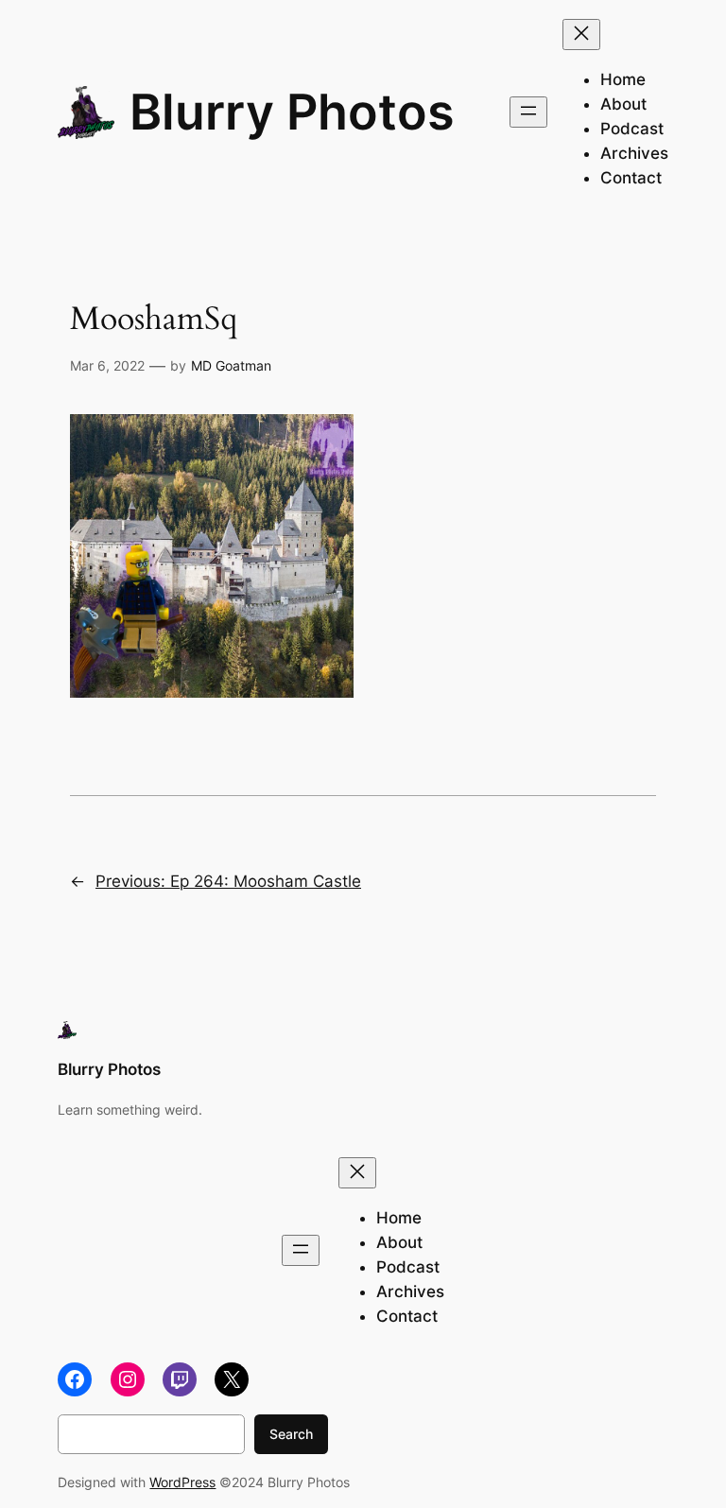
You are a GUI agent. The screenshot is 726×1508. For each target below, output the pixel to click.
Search (291, 1434)
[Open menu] (528, 112)
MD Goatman (231, 365)
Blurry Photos (292, 111)
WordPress (182, 1482)
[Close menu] (581, 34)
